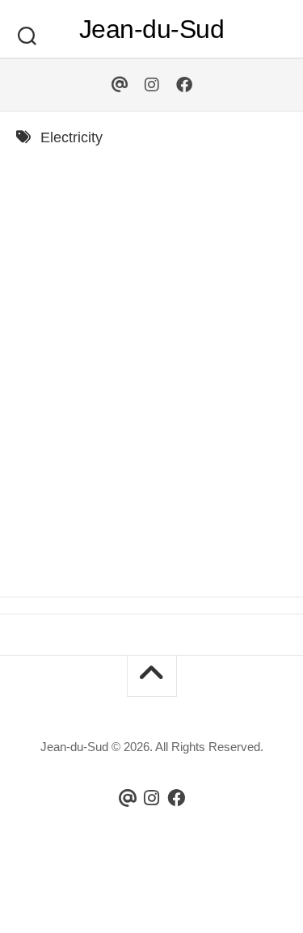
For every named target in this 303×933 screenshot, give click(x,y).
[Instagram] (152, 85)
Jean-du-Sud (152, 29)
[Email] (119, 85)
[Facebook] (184, 85)
